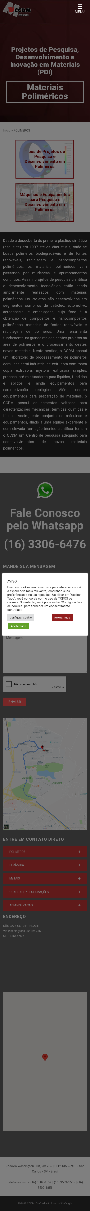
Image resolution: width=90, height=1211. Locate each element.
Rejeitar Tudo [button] (62, 617)
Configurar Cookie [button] (21, 617)
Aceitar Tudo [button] (18, 626)
